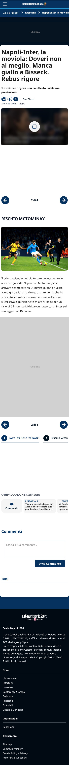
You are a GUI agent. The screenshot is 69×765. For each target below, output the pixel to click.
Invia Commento (50, 563)
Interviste (8, 687)
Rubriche (8, 700)
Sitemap (7, 744)
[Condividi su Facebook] (9, 99)
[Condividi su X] (15, 99)
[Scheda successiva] (64, 200)
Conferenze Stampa (14, 691)
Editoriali (8, 705)
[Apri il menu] (5, 4)
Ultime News (10, 678)
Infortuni (8, 682)
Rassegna (30, 12)
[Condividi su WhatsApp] (3, 99)
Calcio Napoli (11, 13)
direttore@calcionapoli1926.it (19, 657)
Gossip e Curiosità (13, 709)
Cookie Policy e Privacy (15, 753)
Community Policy (13, 748)
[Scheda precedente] (5, 200)
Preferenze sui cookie (15, 757)
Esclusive (8, 696)
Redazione (8, 726)
